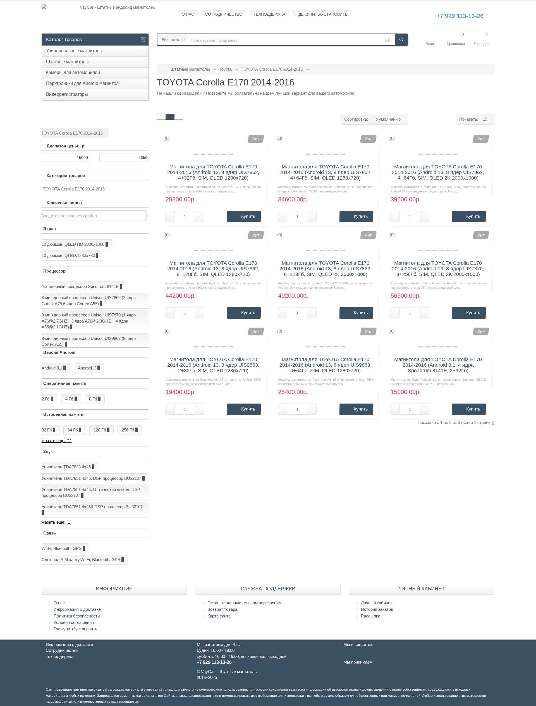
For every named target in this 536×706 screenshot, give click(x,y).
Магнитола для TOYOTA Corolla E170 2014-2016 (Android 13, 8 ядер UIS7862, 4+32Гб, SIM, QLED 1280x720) (213, 172)
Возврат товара (222, 609)
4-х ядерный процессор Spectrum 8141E (82, 286)
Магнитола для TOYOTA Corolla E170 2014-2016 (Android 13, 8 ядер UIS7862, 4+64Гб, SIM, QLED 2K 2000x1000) (438, 172)
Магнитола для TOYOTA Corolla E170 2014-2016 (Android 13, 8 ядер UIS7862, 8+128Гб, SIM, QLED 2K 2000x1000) (325, 269)
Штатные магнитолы (67, 61)
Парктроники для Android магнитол (82, 83)
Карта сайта (219, 616)
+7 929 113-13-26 (460, 16)
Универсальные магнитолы (74, 50)
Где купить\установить (75, 628)
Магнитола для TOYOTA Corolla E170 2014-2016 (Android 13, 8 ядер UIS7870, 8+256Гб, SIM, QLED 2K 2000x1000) (438, 269)
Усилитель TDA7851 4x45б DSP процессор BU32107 (92, 509)
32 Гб (48, 430)
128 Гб (101, 430)
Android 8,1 (54, 368)
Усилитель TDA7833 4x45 (68, 466)
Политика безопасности (77, 616)
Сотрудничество (62, 650)
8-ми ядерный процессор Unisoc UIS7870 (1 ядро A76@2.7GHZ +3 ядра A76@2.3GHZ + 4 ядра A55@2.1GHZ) (89, 321)
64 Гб (74, 430)
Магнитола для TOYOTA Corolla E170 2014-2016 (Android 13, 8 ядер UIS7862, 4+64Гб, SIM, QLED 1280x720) (325, 172)
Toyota (225, 69)
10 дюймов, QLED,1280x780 (70, 255)
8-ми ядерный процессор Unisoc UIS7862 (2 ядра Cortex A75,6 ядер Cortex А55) (89, 300)
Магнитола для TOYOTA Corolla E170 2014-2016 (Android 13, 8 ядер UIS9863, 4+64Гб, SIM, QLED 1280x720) (325, 365)
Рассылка (370, 616)
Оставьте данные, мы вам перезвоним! (245, 602)
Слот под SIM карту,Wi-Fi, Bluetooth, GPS (83, 559)
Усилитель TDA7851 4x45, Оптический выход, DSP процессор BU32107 (91, 492)
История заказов (377, 609)
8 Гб (94, 399)
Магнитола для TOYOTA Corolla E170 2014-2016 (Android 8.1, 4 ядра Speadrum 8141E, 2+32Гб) (438, 365)
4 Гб (71, 399)
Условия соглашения (74, 622)
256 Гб (130, 430)
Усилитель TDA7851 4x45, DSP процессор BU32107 (93, 478)
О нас (59, 602)
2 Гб (47, 399)
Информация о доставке (77, 609)
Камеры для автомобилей (73, 72)
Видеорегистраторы (67, 94)
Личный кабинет (376, 602)
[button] (429, 39)
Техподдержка (59, 656)
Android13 (89, 368)
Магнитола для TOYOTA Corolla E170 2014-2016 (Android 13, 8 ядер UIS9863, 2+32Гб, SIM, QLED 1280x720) (213, 365)
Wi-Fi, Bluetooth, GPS (63, 548)
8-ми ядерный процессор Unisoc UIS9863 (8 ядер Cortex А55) (89, 341)
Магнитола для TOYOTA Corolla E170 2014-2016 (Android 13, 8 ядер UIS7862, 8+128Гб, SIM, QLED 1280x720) (213, 269)
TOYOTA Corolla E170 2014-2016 (272, 69)
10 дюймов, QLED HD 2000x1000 (75, 244)
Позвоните (217, 93)
